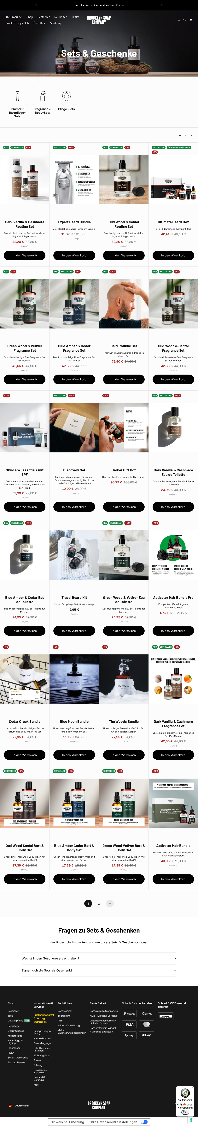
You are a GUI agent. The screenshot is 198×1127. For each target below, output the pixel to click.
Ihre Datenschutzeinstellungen (113, 1122)
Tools (10, 1015)
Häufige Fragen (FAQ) (42, 1032)
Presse (37, 1060)
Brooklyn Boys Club (17, 23)
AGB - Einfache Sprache (103, 1015)
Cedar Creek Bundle (24, 721)
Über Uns (39, 23)
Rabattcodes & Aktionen (42, 1049)
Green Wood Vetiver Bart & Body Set (123, 847)
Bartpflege (14, 1026)
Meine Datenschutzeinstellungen (72, 1031)
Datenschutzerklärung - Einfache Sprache (103, 1021)
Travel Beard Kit (74, 597)
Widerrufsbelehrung (69, 1025)
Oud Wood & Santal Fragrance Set (173, 348)
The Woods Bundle (124, 721)
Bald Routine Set (123, 346)
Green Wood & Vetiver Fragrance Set (24, 348)
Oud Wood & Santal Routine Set (123, 224)
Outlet (75, 17)
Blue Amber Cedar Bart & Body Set (74, 847)
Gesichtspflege (16, 1031)
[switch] (185, 1112)
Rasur (11, 1052)
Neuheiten (60, 17)
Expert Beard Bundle (74, 222)
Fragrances (14, 1048)
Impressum (64, 1015)
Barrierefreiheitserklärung (104, 1011)
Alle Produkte (13, 17)
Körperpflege (15, 1035)
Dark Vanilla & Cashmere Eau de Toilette (173, 472)
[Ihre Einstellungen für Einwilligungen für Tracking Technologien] (191, 1120)
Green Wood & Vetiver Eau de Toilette (124, 599)
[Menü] (191, 1088)
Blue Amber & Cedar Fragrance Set (74, 348)
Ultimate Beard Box (173, 222)
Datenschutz (65, 1011)
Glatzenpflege (15, 1020)
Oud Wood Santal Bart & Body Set (25, 847)
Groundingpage (42, 1043)
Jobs (36, 1084)
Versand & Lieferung (39, 1078)
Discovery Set (74, 470)
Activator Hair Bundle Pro (173, 597)
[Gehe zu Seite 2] (110, 903)
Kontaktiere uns (42, 1038)
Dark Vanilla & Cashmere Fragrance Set (173, 723)
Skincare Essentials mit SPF (25, 472)
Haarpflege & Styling (15, 1041)
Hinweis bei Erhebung (67, 1122)
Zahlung (38, 1065)
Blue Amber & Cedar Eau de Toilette (24, 599)
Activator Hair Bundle (173, 845)
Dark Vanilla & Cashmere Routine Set (24, 224)
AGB (60, 1020)
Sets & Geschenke (18, 1057)
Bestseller (44, 17)
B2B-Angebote (42, 1055)
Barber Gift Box (124, 470)
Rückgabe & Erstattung (40, 1071)
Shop (29, 17)
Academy (55, 23)
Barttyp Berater (17, 1062)
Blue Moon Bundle (74, 721)
